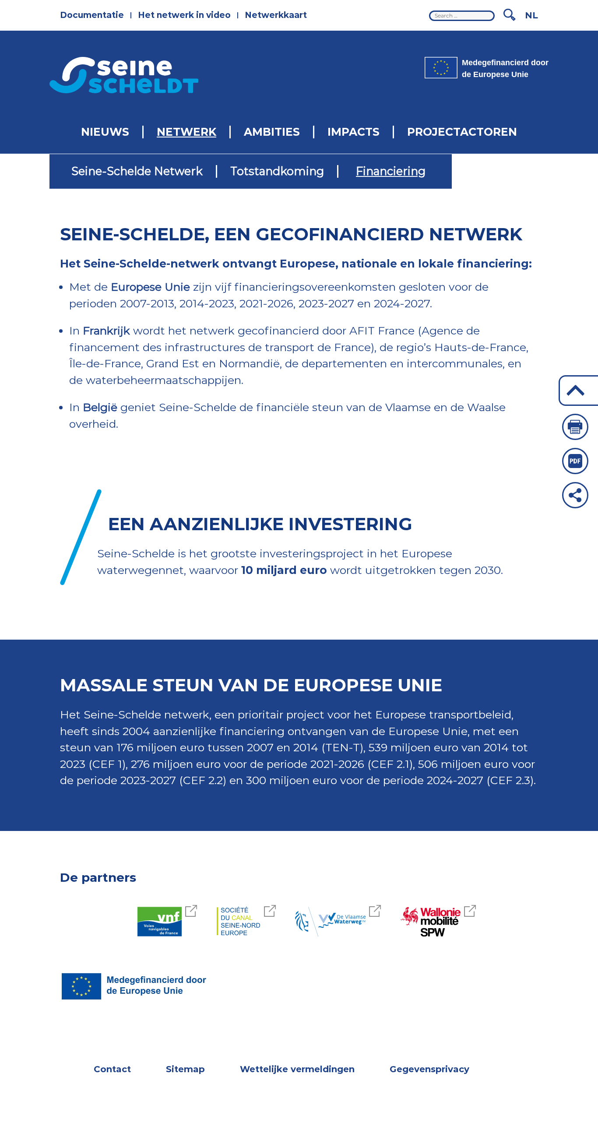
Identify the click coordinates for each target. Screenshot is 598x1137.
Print (575, 427)
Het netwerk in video (184, 15)
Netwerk (186, 131)
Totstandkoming (277, 171)
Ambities (272, 131)
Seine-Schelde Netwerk (137, 171)
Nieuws (105, 131)
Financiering (391, 171)
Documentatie (92, 15)
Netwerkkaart (276, 15)
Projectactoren (462, 131)
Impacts (353, 131)
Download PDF (575, 461)
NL (531, 15)
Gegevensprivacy (429, 1069)
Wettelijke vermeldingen (297, 1069)
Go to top (578, 390)
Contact (112, 1069)
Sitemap (185, 1069)
